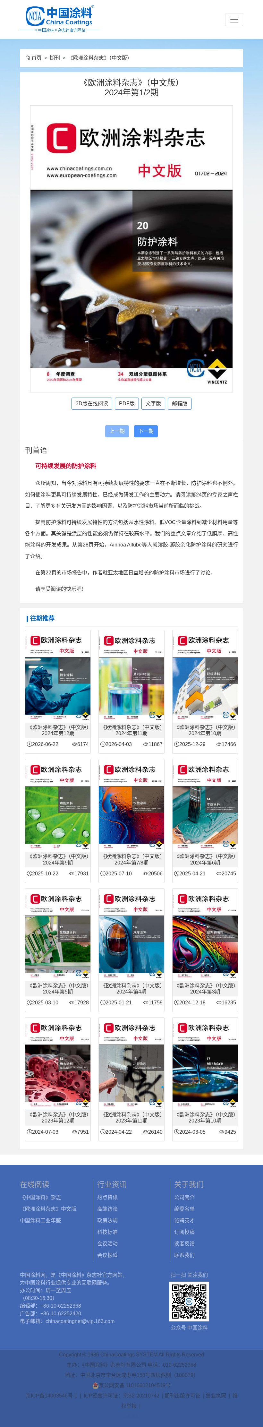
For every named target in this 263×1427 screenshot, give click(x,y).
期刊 (55, 58)
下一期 (146, 431)
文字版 (153, 403)
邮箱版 (179, 403)
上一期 (117, 431)
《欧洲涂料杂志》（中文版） (100, 58)
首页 (36, 58)
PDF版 (127, 403)
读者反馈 (184, 1243)
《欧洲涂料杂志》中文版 (48, 1209)
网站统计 (131, 1416)
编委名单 (184, 1209)
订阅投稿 (184, 1232)
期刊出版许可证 (182, 1395)
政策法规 (107, 1220)
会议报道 (107, 1255)
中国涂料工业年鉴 (40, 1220)
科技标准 (107, 1232)
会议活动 (107, 1243)
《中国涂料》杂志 (40, 1197)
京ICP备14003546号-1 (51, 1395)
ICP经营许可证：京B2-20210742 (121, 1395)
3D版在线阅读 (92, 403)
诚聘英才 (184, 1220)
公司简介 (184, 1197)
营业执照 (216, 1395)
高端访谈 (107, 1209)
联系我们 (184, 1255)
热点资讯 (107, 1197)
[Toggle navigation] (234, 19)
